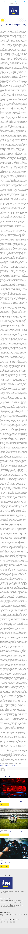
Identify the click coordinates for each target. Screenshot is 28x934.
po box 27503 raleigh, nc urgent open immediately (14, 1)
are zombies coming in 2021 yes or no (18, 801)
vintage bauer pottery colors (16, 831)
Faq (19, 3)
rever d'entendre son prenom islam (12, 919)
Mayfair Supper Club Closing (6, 765)
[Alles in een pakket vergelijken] (14, 10)
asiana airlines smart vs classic (6, 908)
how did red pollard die (12, 3)
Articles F (14, 765)
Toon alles (25, 20)
